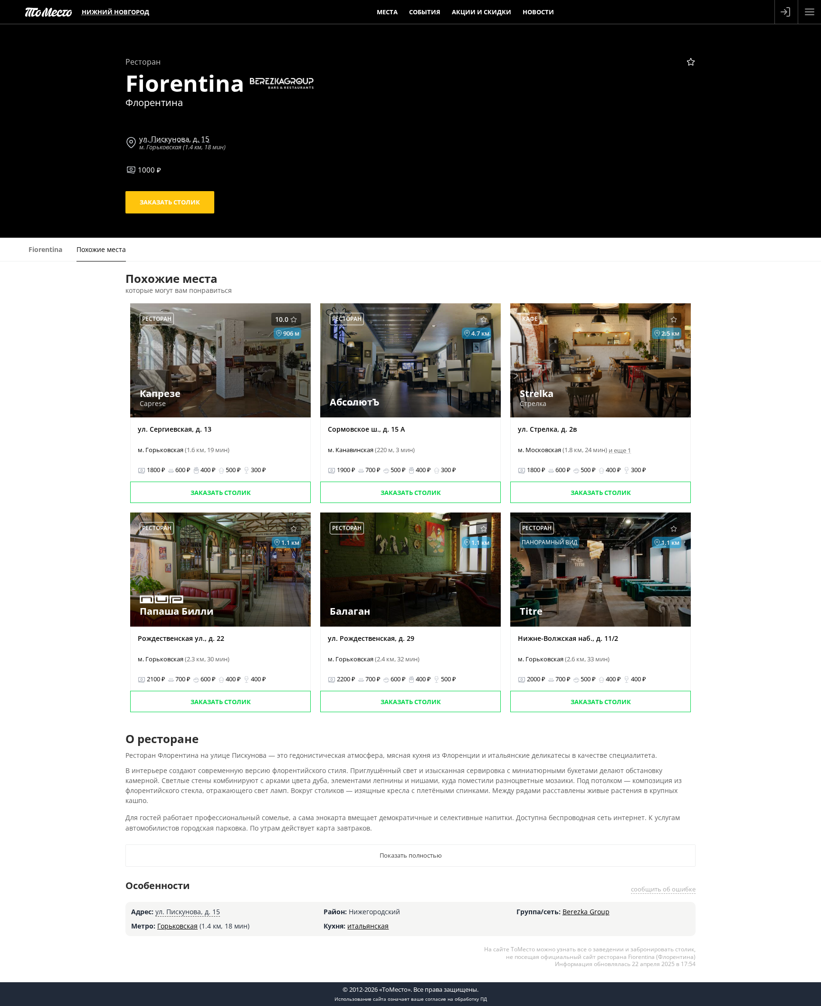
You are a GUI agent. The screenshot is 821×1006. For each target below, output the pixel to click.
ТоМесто (48, 12)
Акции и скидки (481, 12)
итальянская (368, 925)
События (424, 12)
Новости (538, 12)
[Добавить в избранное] (691, 62)
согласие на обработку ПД (456, 999)
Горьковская (177, 925)
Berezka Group (586, 911)
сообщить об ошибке (663, 889)
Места (387, 12)
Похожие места (101, 249)
